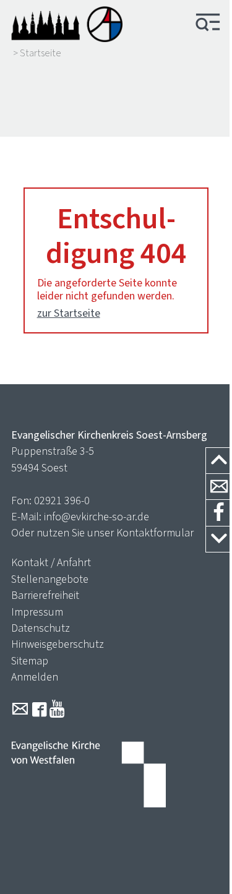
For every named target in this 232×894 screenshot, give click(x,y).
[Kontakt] (219, 487)
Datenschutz (40, 628)
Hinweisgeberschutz (57, 644)
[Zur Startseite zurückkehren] (66, 23)
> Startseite (37, 53)
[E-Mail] (20, 709)
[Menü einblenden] (208, 23)
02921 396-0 (62, 500)
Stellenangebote (49, 579)
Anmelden (34, 676)
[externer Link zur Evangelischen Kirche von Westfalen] (88, 776)
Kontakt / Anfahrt (51, 562)
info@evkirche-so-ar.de (96, 516)
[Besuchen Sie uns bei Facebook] (219, 513)
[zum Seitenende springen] (219, 540)
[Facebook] (39, 709)
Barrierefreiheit (45, 595)
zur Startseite (68, 313)
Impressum (37, 611)
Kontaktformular (155, 532)
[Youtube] (57, 709)
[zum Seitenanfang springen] (219, 461)
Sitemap (29, 660)
